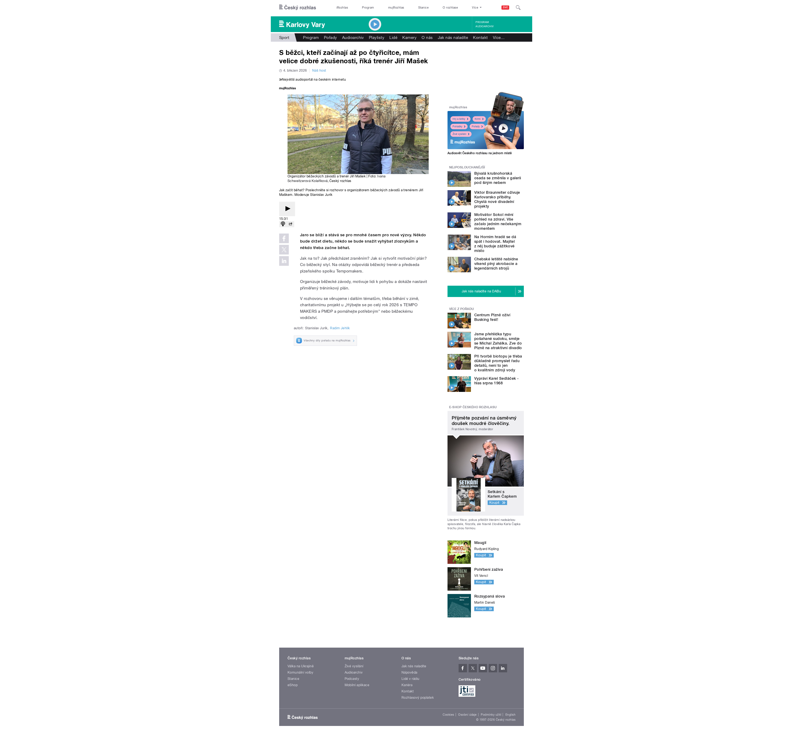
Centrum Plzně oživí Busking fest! (492, 317)
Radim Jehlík (340, 328)
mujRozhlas (396, 7)
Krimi (478, 119)
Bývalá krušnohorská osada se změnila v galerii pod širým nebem (497, 178)
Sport (284, 37)
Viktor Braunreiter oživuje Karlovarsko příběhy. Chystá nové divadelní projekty (497, 199)
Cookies (448, 714)
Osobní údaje (467, 714)
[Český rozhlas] (297, 7)
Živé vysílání (459, 134)
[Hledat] (518, 7)
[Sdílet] (290, 224)
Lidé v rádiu (410, 679)
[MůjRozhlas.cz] (287, 89)
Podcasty (352, 679)
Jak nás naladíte (453, 37)
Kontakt (480, 37)
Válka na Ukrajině (301, 666)
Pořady (330, 37)
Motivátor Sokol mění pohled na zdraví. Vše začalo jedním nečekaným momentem (497, 221)
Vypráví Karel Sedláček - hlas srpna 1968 (496, 380)
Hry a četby (459, 119)
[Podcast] (283, 224)
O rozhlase (450, 7)
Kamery (409, 37)
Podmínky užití (491, 714)
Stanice (423, 7)
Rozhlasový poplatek (418, 698)
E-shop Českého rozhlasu (473, 407)
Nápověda (409, 672)
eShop (293, 685)
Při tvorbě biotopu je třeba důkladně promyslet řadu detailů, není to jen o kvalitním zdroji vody (498, 363)
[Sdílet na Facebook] (284, 238)
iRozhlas (342, 7)
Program (368, 7)
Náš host (319, 70)
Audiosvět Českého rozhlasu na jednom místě (480, 153)
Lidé (393, 37)
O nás (427, 37)
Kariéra (407, 685)
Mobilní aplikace (357, 685)
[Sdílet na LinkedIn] (284, 261)
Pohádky (457, 126)
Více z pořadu (461, 309)
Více (499, 37)
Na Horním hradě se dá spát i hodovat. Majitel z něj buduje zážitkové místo (495, 244)
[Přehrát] (287, 209)
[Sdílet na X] (284, 249)
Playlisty (376, 37)
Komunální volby (300, 672)
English (510, 714)
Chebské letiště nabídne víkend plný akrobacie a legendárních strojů (496, 263)
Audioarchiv (485, 26)
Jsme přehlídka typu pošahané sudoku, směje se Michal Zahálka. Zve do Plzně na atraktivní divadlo (498, 341)
